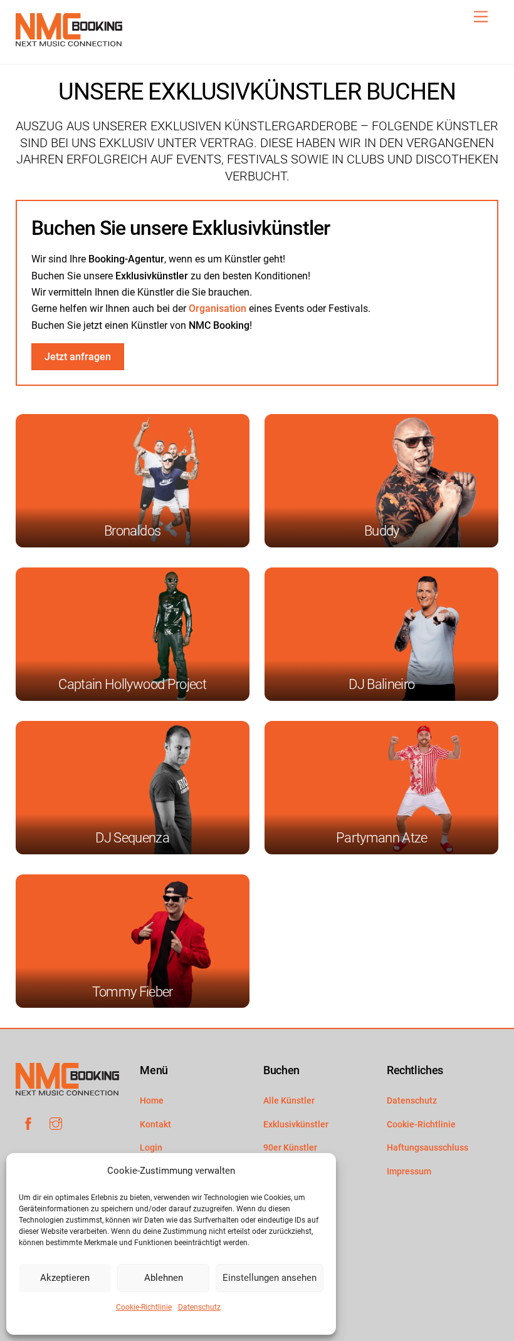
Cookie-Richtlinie (144, 1307)
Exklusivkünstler (295, 1124)
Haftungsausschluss (427, 1147)
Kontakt (155, 1124)
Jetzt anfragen (78, 357)
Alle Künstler (289, 1100)
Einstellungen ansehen (270, 1277)
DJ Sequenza (132, 838)
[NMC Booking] (69, 41)
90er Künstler (290, 1147)
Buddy (381, 531)
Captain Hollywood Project (132, 684)
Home (152, 1100)
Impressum (409, 1171)
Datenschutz (199, 1307)
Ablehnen (163, 1277)
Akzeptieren (65, 1277)
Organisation (217, 308)
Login (151, 1147)
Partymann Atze (381, 838)
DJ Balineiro (381, 684)
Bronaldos (132, 531)
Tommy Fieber (132, 992)
